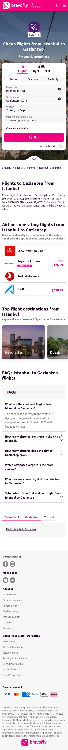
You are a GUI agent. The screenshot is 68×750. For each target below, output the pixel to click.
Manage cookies (11, 617)
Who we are (9, 594)
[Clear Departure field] (59, 89)
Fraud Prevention (12, 675)
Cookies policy (10, 611)
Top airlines (51, 517)
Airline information (13, 647)
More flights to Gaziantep (22, 517)
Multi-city (53, 79)
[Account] (57, 6)
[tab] (23, 69)
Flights (19, 167)
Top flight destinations (15, 658)
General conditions (13, 600)
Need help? (9, 641)
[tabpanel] (34, 530)
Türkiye (31, 167)
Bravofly (6, 167)
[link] (23, 342)
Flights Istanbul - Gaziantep (21, 529)
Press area (8, 628)
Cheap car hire (10, 652)
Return (14, 79)
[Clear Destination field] (59, 99)
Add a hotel (47, 146)
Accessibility (9, 669)
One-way (33, 79)
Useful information (13, 664)
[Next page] (62, 517)
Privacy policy (10, 605)
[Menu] (64, 5)
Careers (7, 622)
